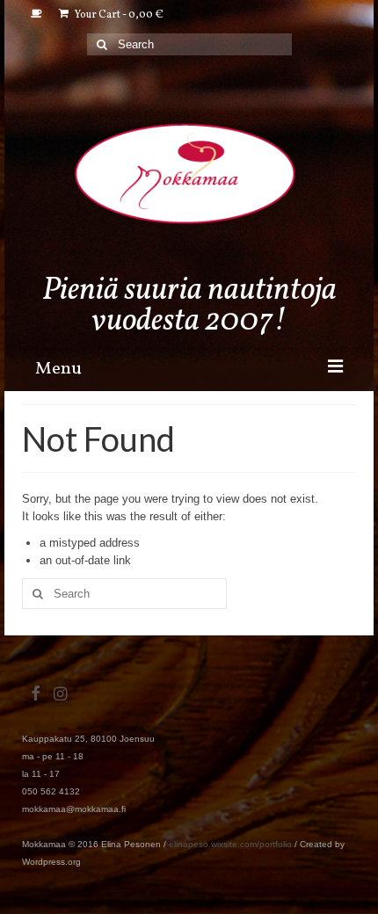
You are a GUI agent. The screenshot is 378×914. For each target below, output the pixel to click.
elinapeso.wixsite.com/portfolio (230, 844)
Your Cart (118, 15)
